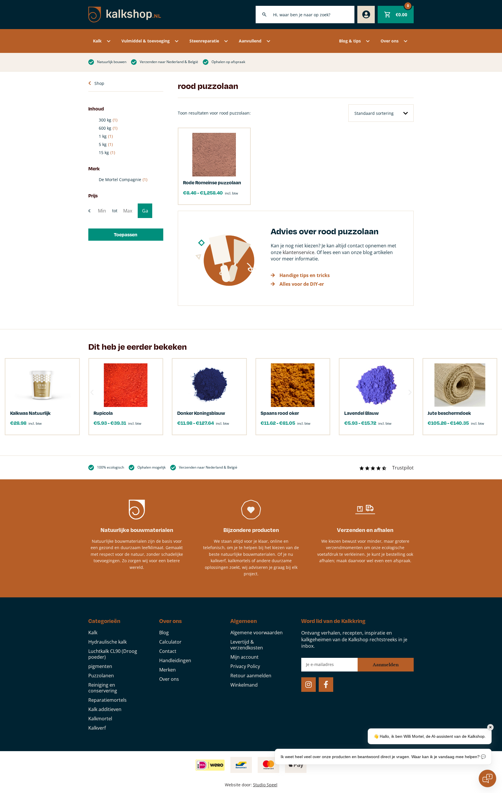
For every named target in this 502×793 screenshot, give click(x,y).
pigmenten (100, 666)
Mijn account (244, 657)
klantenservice (298, 252)
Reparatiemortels (107, 700)
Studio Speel (265, 784)
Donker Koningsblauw (201, 413)
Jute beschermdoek (449, 413)
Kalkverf (97, 728)
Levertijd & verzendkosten (246, 645)
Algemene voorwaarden (256, 632)
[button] (125, 234)
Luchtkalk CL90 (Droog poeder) (112, 654)
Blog (164, 632)
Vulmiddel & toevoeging (145, 41)
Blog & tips (350, 41)
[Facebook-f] (326, 684)
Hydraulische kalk (107, 642)
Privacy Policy (245, 666)
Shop (99, 83)
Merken (167, 670)
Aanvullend (250, 41)
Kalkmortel (100, 718)
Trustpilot (403, 468)
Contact (167, 651)
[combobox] (305, 14)
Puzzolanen (101, 675)
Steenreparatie (204, 41)
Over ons (390, 41)
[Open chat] (487, 778)
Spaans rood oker (280, 413)
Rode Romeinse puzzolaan (212, 182)
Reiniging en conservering (102, 688)
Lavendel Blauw (361, 413)
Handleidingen (175, 660)
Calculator (170, 642)
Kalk (97, 41)
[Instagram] (308, 684)
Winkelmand (244, 685)
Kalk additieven (104, 709)
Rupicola (103, 413)
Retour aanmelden (250, 675)
